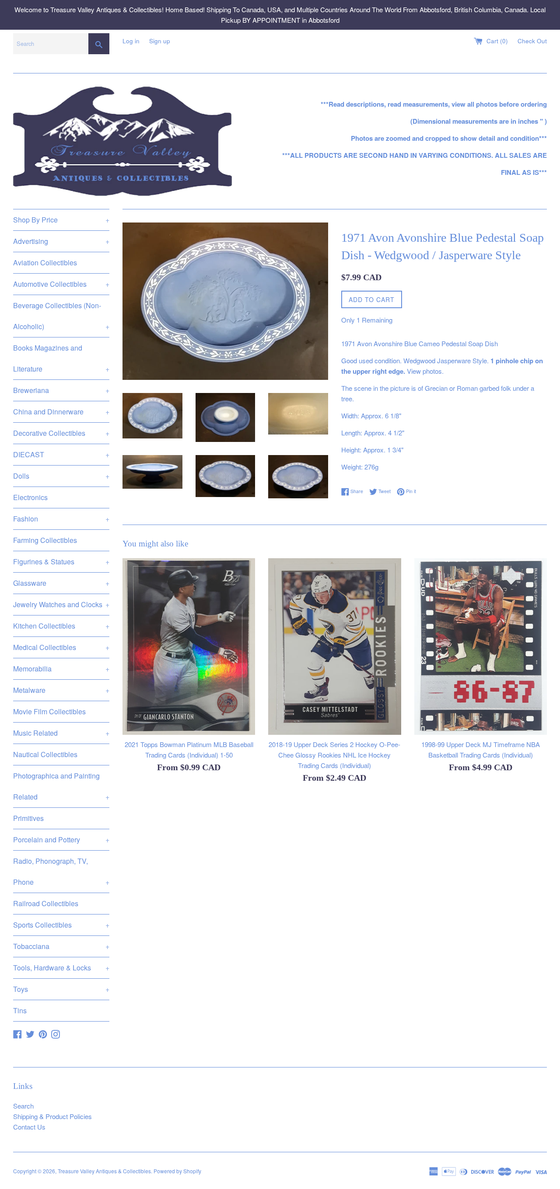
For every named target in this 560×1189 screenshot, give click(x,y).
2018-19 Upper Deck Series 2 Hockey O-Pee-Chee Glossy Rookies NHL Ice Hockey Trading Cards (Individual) (334, 755)
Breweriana (61, 390)
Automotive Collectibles (61, 284)
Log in (131, 41)
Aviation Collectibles (45, 262)
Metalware (61, 690)
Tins (20, 1010)
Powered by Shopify (177, 1171)
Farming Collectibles (45, 540)
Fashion (61, 519)
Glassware (61, 583)
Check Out (532, 41)
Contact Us (29, 1126)
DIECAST (61, 454)
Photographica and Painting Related (61, 786)
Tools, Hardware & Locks (61, 968)
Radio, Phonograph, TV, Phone (61, 871)
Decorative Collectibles (61, 433)
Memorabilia (61, 669)
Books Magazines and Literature (61, 358)
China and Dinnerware (61, 412)
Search (23, 1105)
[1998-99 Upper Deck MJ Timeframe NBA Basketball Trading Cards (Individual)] (480, 646)
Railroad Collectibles (45, 903)
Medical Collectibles (61, 647)
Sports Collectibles (61, 925)
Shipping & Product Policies (52, 1116)
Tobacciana (61, 946)
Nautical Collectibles (45, 754)
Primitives (28, 818)
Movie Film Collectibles (49, 711)
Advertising (61, 241)
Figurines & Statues (61, 561)
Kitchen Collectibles (61, 626)
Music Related (61, 733)
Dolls (61, 476)
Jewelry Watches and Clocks (61, 604)
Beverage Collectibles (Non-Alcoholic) (61, 315)
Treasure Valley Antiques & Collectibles (104, 1171)
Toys (61, 989)
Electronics (30, 497)
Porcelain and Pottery (61, 839)
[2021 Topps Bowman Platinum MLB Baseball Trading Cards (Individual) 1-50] (188, 646)
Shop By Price (61, 220)
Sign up (159, 41)
